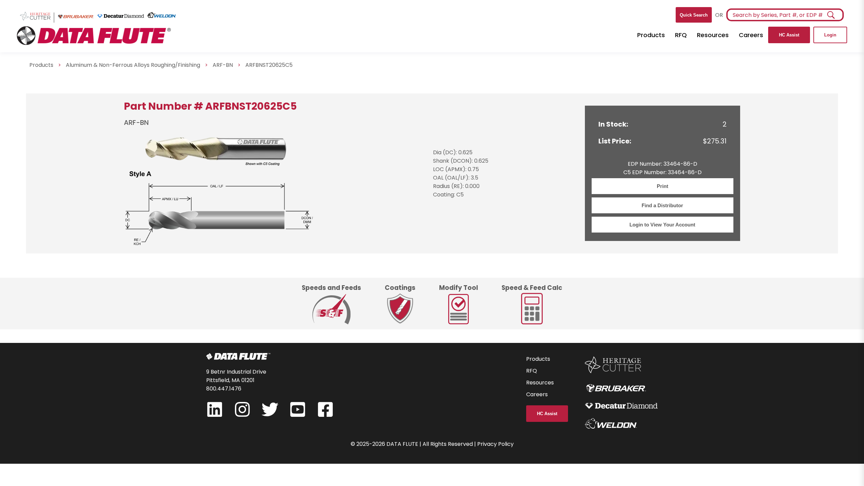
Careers (751, 35)
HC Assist (789, 34)
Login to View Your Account (662, 224)
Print (662, 186)
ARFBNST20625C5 (269, 65)
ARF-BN (223, 65)
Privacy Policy (495, 444)
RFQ (681, 35)
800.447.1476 (223, 389)
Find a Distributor (662, 205)
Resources (713, 35)
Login (830, 34)
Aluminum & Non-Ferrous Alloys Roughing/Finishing (133, 65)
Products (651, 35)
